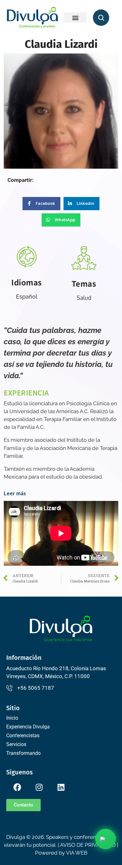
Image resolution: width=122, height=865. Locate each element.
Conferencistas (22, 736)
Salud (84, 297)
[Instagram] (39, 787)
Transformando (23, 753)
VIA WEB (76, 853)
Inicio (12, 718)
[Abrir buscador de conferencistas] (101, 17)
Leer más (15, 493)
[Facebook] (17, 787)
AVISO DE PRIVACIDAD (88, 845)
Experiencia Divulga (28, 727)
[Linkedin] (61, 787)
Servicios (16, 744)
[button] (75, 17)
